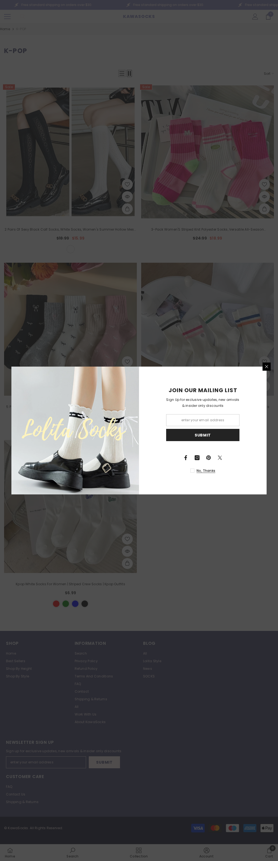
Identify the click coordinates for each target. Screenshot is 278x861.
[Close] (267, 367)
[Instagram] (197, 457)
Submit (203, 435)
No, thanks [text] (206, 470)
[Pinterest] (208, 457)
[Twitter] (220, 457)
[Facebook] (185, 457)
